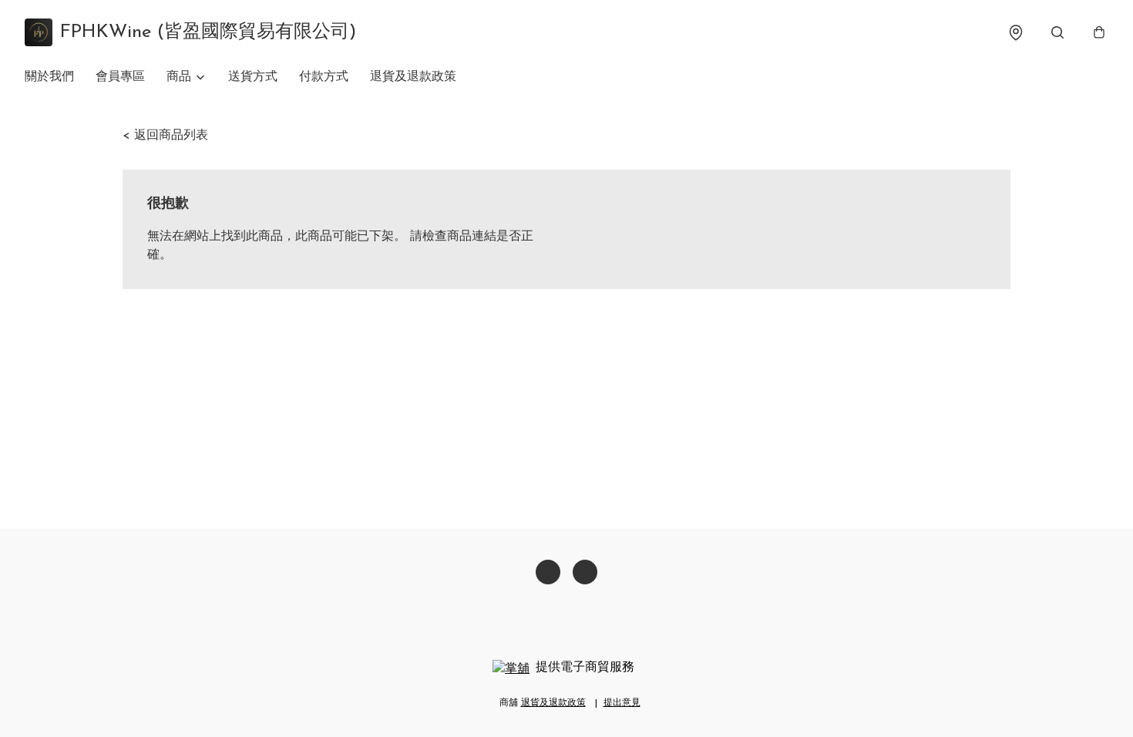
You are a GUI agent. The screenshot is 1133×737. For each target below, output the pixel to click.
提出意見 (621, 703)
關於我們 (49, 77)
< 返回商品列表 (165, 136)
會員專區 (120, 77)
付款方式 (323, 77)
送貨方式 (252, 77)
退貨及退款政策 (413, 77)
